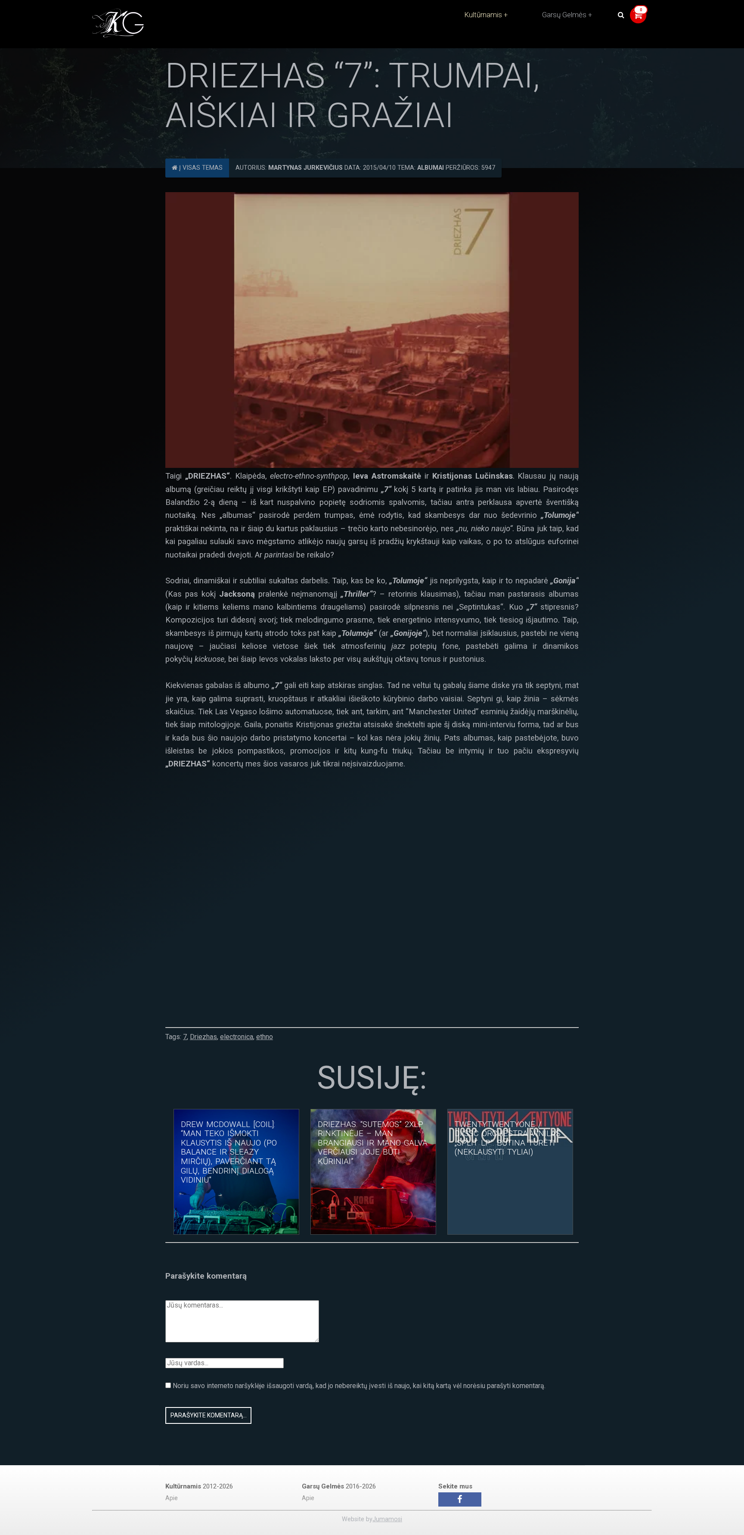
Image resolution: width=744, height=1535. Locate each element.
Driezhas (203, 1037)
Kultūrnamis (483, 14)
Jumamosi (387, 1519)
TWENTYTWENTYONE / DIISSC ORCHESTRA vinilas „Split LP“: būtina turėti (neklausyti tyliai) (508, 1138)
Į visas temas (200, 167)
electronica (236, 1037)
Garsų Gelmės (564, 14)
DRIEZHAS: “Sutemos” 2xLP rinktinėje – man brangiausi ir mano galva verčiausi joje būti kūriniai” (373, 1143)
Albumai (430, 167)
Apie (171, 1498)
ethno (264, 1037)
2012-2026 (199, 1486)
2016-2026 (339, 1486)
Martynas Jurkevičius (305, 167)
